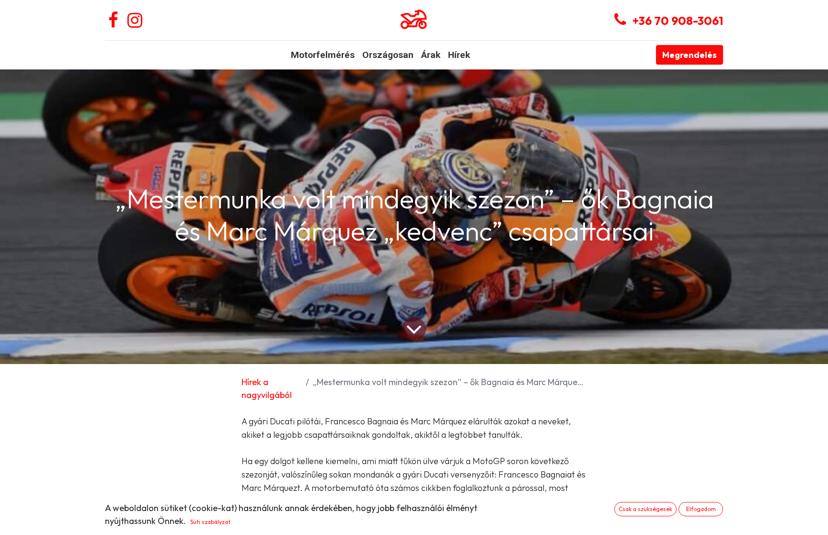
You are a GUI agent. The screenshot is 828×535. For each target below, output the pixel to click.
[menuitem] (322, 55)
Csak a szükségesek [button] (645, 508)
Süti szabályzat (210, 521)
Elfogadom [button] (701, 508)
